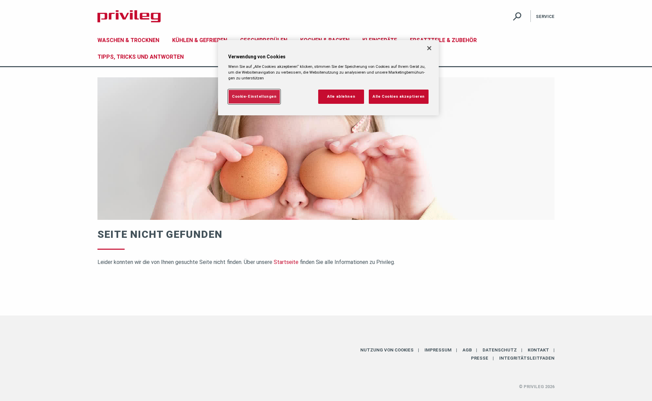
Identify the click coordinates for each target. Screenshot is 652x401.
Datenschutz (500, 349)
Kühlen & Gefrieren (199, 40)
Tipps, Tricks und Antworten (140, 57)
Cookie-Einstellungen (254, 96)
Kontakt (538, 349)
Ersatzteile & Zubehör (443, 40)
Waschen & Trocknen (128, 40)
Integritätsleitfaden (527, 358)
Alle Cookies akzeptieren (399, 96)
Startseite (286, 262)
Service (545, 16)
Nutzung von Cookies (387, 349)
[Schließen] (429, 48)
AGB (467, 349)
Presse (479, 358)
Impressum (438, 349)
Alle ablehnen (341, 96)
